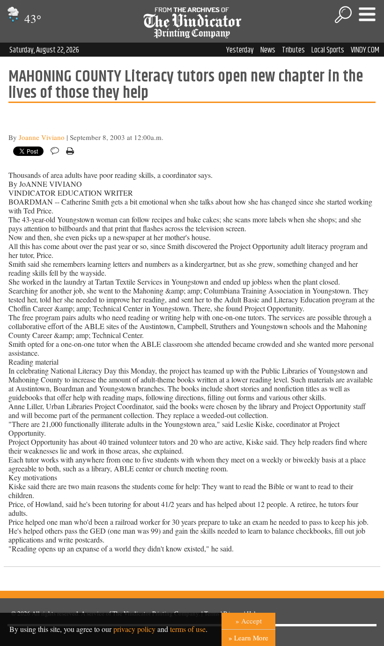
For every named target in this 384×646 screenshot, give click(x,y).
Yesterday (240, 50)
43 (31, 18)
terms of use (188, 629)
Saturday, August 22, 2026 (44, 50)
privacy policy (134, 629)
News (267, 50)
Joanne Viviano (42, 137)
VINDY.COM (365, 50)
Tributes (293, 50)
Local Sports (327, 50)
